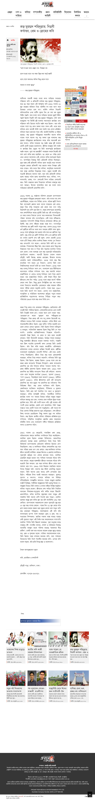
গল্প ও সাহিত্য (19, 13)
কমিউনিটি (57, 12)
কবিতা (27, 12)
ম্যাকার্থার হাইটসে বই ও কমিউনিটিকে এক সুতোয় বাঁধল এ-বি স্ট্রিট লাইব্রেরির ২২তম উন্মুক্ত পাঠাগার (76, 136)
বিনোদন (67, 12)
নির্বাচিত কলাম (77, 13)
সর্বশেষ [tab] (69, 121)
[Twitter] (86, 796)
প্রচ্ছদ (10, 12)
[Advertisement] (40, 595)
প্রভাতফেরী (20, 796)
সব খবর (76, 149)
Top (90, 794)
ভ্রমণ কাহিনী (47, 13)
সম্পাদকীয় (37, 12)
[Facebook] (85, 796)
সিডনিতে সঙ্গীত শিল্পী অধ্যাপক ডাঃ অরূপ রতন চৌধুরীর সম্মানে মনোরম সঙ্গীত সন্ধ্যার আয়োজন (75, 126)
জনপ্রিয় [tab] (81, 121)
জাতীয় (12, 26)
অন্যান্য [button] (87, 12)
